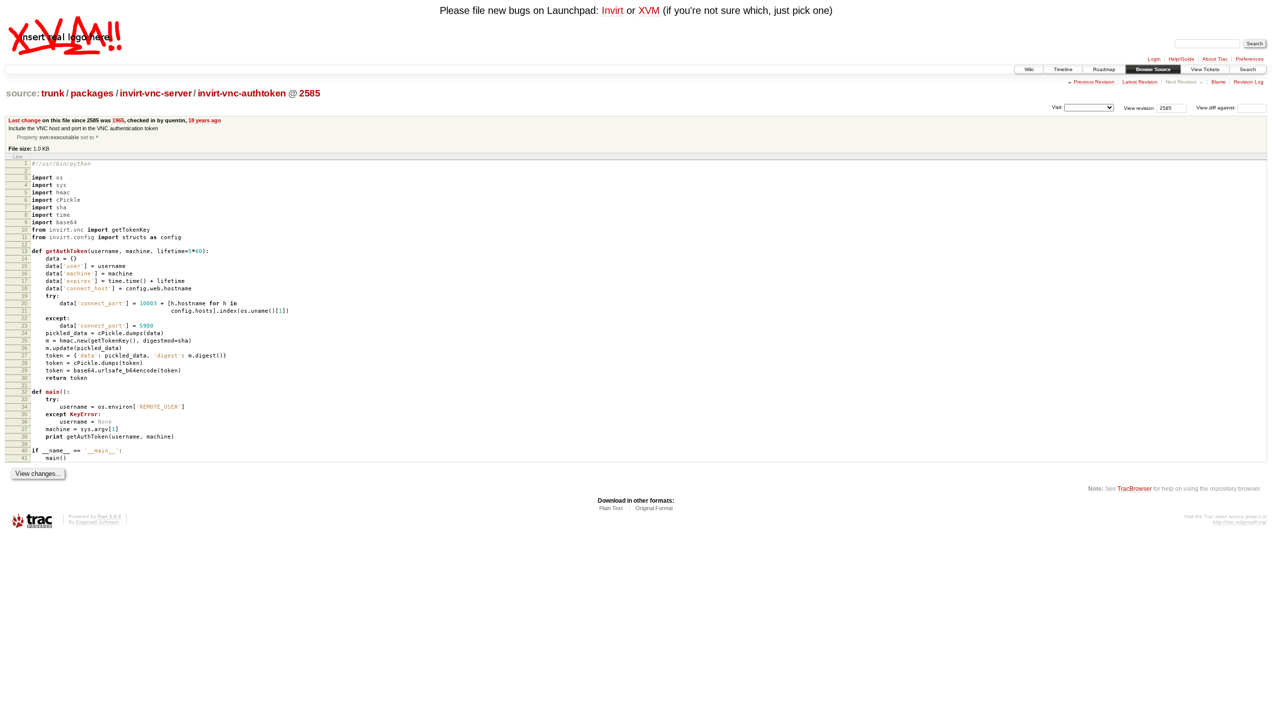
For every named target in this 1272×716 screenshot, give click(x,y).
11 (24, 237)
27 (24, 355)
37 (24, 429)
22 (24, 318)
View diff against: (1216, 107)
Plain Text (611, 508)
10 (24, 230)
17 (24, 281)
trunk (52, 93)
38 (24, 437)
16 (24, 273)
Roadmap (1104, 69)
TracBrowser (1134, 488)
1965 (118, 120)
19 (24, 296)
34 (24, 407)
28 (24, 363)
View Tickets (1205, 69)
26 (24, 348)
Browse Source (1153, 69)
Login (1154, 59)
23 (24, 326)
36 (24, 422)
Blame (1218, 82)
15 (24, 266)
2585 (309, 93)
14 (24, 259)
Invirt (613, 10)
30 (24, 378)
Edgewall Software (97, 522)
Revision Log (1249, 82)
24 (24, 333)
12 (24, 245)
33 (24, 399)
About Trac (1215, 59)
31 (24, 385)
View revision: (1139, 107)
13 (24, 251)
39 (24, 444)
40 (24, 450)
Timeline (1063, 69)
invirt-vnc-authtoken (242, 93)
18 (24, 288)
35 (24, 414)
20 (24, 303)
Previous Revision (1094, 82)
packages (92, 93)
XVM (649, 10)
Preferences (1250, 59)
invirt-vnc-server (155, 93)
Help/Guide (1181, 59)
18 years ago (204, 120)
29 (24, 370)
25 (24, 341)
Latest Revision (1140, 82)
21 (24, 311)
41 (24, 458)
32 (24, 392)
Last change (24, 120)
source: (23, 93)
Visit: (1057, 107)
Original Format (654, 508)
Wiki (1029, 69)
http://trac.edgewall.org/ (1240, 522)
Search (1248, 69)
